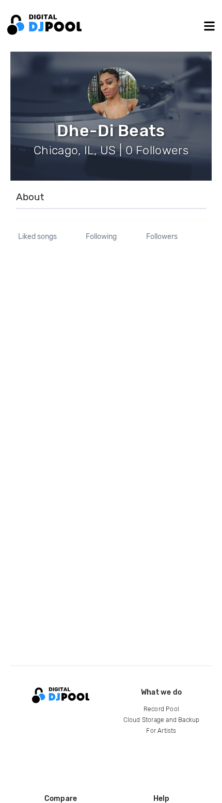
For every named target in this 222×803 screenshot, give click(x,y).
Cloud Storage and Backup (161, 720)
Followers (162, 237)
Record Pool (161, 709)
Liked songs (37, 237)
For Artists (161, 730)
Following (101, 237)
